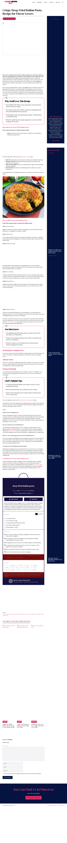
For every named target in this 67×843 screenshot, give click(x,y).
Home (33, 2)
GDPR (48, 805)
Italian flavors (41, 614)
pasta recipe (6, 615)
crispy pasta (5, 614)
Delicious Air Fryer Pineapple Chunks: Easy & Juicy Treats (55, 559)
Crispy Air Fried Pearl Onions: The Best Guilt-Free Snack (23, 726)
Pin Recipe (34, 499)
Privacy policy (54, 805)
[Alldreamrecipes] (11, 2)
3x (41, 514)
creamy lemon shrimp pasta (26, 400)
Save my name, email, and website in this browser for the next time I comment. (22, 773)
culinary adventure (13, 614)
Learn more (55, 140)
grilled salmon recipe (25, 156)
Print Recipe (14, 499)
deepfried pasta (21, 614)
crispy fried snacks (38, 464)
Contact (51, 2)
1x (36, 514)
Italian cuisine (34, 614)
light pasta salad (12, 430)
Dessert (34, 721)
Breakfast (39, 2)
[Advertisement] (23, 64)
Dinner (5, 721)
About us (58, 2)
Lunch (45, 2)
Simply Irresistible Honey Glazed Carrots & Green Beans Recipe (9, 726)
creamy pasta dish (12, 322)
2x (39, 514)
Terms (59, 805)
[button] (62, 2)
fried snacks (28, 614)
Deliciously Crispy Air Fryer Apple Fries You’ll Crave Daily (37, 726)
